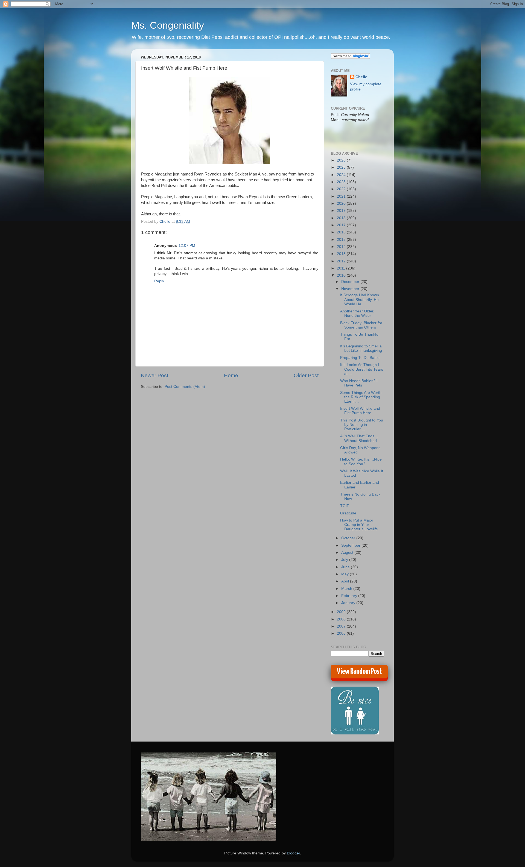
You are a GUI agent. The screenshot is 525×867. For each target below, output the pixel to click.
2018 (342, 218)
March (347, 589)
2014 (342, 247)
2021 (342, 196)
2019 (342, 211)
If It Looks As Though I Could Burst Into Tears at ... (361, 369)
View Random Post (359, 671)
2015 (342, 240)
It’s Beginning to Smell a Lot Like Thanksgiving (361, 348)
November (350, 289)
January (348, 603)
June (346, 567)
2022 (342, 189)
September (351, 545)
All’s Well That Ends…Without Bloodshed (359, 438)
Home (231, 375)
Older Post (306, 375)
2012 (342, 261)
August (347, 552)
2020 (342, 203)
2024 (342, 175)
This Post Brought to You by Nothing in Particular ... (361, 424)
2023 (342, 182)
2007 (342, 626)
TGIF (344, 506)
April (345, 581)
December (350, 282)
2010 (342, 275)
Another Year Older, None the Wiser (357, 313)
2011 (341, 268)
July (345, 560)
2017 (342, 225)
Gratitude (348, 513)
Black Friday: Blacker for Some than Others (361, 325)
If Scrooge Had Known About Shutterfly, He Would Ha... (359, 299)
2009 (342, 612)
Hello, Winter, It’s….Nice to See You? (361, 461)
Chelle (361, 77)
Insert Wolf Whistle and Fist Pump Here (360, 410)
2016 (342, 232)
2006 (342, 633)
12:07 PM (187, 246)
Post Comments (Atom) (185, 387)
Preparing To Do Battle (360, 358)
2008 (342, 619)
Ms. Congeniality (167, 25)
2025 (342, 167)
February (349, 596)
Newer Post (154, 375)
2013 (342, 254)
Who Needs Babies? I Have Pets (359, 383)
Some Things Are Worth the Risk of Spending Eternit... (360, 397)
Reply (159, 281)
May (345, 574)
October (348, 538)
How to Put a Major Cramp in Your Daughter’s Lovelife (359, 524)
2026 (342, 160)
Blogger (293, 853)
